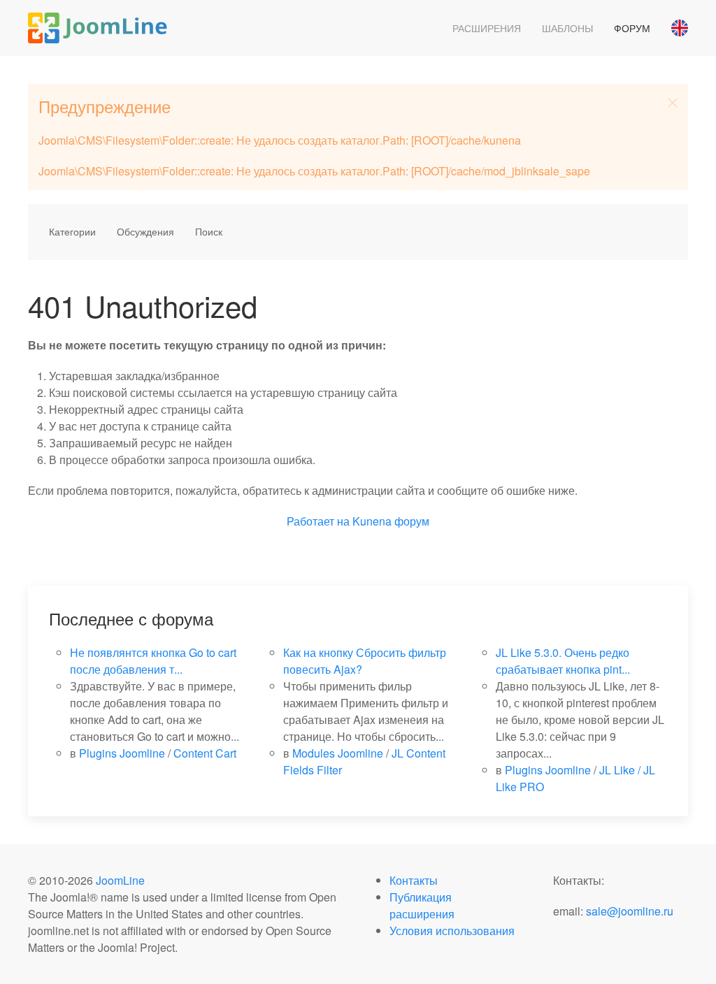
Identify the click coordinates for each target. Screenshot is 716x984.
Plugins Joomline (122, 753)
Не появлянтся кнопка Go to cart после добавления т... (153, 660)
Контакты (413, 880)
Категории (72, 231)
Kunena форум (390, 521)
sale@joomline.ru (629, 911)
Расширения (486, 28)
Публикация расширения (421, 905)
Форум (632, 28)
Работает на (318, 521)
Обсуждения (145, 231)
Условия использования (452, 930)
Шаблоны (567, 28)
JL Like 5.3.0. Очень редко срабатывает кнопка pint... (563, 660)
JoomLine (120, 880)
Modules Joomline (337, 753)
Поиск (208, 231)
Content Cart (204, 753)
